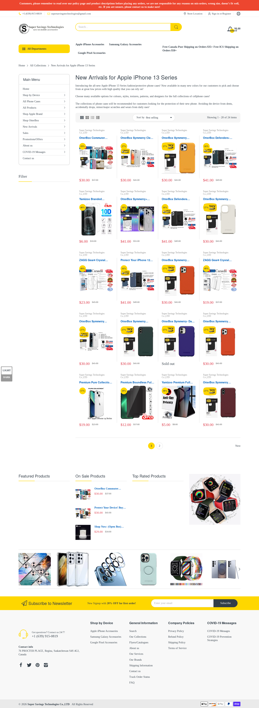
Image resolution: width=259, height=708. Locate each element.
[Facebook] (21, 665)
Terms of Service (177, 648)
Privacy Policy (176, 631)
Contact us (134, 671)
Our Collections (137, 636)
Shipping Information (141, 665)
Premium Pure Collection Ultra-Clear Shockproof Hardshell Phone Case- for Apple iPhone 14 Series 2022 (95, 382)
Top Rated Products (149, 476)
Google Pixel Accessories (103, 642)
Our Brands (135, 659)
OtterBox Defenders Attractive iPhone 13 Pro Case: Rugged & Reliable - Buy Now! (178, 199)
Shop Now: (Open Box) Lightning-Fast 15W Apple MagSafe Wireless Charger (109, 527)
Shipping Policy (176, 642)
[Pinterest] (37, 665)
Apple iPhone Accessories (104, 631)
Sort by (140, 117)
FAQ (131, 682)
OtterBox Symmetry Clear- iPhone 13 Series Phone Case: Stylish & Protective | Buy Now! (137, 138)
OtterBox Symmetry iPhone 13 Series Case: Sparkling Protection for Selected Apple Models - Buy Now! (95, 321)
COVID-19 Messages (218, 631)
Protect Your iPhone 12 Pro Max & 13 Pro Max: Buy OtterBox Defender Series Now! (136, 260)
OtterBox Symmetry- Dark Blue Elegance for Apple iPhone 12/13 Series (178, 321)
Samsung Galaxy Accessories (105, 636)
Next (237, 445)
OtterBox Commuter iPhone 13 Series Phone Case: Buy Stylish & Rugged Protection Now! (95, 138)
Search (133, 631)
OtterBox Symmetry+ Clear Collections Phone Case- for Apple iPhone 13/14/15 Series (136, 199)
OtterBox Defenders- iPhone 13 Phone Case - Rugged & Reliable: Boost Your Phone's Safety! (220, 138)
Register (226, 13)
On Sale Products (90, 476)
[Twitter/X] (29, 665)
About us (134, 648)
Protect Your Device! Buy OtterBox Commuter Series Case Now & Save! (110, 508)
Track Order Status (139, 676)
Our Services (136, 653)
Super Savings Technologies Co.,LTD (92, 131)
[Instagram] (46, 665)
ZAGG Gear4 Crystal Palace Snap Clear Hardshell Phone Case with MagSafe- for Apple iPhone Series (94, 260)
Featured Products (34, 476)
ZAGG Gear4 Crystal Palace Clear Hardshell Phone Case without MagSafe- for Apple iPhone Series (217, 260)
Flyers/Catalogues (138, 642)
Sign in (216, 13)
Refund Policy (176, 636)
